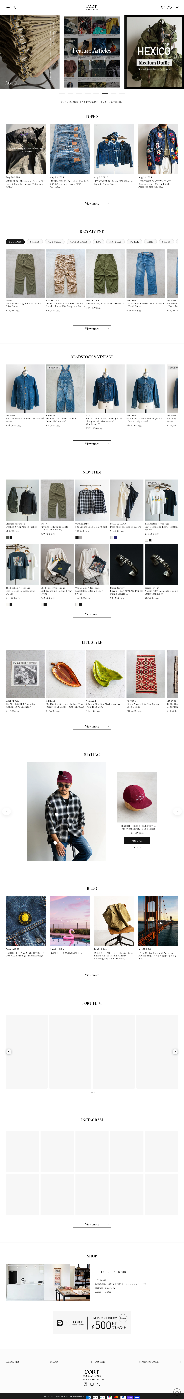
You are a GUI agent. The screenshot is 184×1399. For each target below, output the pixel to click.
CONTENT (100, 1361)
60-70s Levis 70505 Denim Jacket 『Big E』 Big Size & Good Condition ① (104, 421)
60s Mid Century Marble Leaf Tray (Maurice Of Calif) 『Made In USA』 (65, 705)
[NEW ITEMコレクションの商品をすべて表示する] (92, 614)
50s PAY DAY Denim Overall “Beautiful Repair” (61, 420)
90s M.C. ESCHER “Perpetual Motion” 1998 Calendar (21, 705)
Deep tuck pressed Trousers (125, 527)
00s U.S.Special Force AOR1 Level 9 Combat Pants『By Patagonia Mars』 (65, 305)
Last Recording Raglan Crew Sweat (56, 592)
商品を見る (137, 840)
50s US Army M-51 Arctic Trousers (105, 303)
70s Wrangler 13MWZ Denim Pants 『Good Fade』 (145, 305)
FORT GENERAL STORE (60, 1396)
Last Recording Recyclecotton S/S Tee (161, 528)
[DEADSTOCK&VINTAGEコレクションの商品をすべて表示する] (92, 443)
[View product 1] (61, 773)
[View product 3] (55, 843)
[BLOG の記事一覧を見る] (92, 975)
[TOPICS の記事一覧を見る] (92, 203)
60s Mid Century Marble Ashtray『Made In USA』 (104, 705)
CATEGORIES (13, 1361)
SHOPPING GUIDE (149, 1361)
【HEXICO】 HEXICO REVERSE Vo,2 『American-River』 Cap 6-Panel (137, 827)
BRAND (54, 1361)
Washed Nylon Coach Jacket (21, 527)
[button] (8, 7)
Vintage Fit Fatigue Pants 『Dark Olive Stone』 (23, 305)
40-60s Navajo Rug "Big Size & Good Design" (142, 705)
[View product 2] (57, 814)
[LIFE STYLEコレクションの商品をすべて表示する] (92, 726)
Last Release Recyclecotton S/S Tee (21, 592)
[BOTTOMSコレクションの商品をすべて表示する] (92, 328)
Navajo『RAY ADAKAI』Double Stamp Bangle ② (161, 592)
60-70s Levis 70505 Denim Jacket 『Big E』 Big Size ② (144, 420)
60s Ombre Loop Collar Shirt (91, 527)
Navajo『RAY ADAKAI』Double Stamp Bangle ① (126, 592)
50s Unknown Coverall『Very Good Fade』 (25, 420)
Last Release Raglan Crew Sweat (89, 592)
